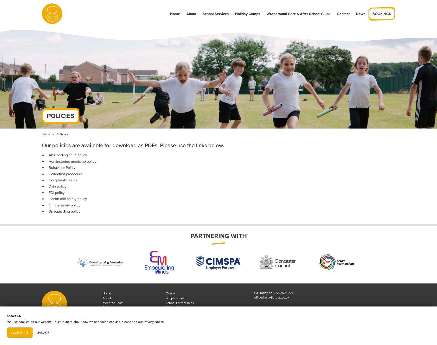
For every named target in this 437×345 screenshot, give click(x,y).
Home (175, 13)
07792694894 (283, 293)
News (360, 13)
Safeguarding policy (64, 211)
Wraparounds (175, 298)
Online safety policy (64, 205)
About (191, 13)
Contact (343, 13)
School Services (216, 13)
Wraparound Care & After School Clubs (298, 13)
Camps (170, 293)
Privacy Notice (154, 321)
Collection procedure (65, 173)
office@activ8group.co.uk (271, 297)
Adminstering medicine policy (72, 161)
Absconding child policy (68, 154)
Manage (42, 332)
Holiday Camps (247, 13)
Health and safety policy (68, 198)
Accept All (20, 332)
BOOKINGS (381, 13)
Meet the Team (113, 303)
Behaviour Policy (62, 167)
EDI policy (57, 192)
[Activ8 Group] (52, 13)
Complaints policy (63, 180)
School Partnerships (180, 303)
